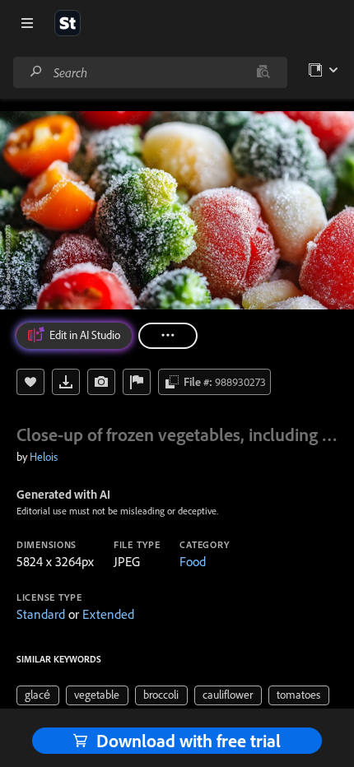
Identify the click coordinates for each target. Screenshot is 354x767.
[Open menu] (27, 23)
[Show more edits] (168, 336)
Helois (44, 456)
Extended (108, 614)
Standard (40, 614)
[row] (37, 695)
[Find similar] (263, 72)
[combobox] (150, 72)
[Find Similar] (101, 382)
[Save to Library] (30, 382)
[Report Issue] (137, 382)
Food (192, 561)
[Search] (36, 72)
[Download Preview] (66, 382)
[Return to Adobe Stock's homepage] (67, 23)
